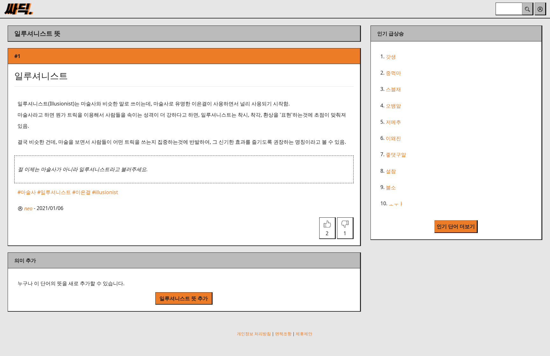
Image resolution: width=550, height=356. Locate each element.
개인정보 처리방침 (254, 334)
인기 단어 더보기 (456, 226)
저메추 (393, 122)
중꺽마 (393, 72)
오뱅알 (393, 105)
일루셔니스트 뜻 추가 (183, 298)
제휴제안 (304, 334)
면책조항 (283, 334)
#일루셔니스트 (54, 192)
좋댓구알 (396, 154)
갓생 (391, 56)
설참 (391, 171)
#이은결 (81, 192)
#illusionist (105, 192)
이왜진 (393, 138)
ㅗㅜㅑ (396, 203)
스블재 (393, 89)
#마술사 (27, 192)
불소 (391, 187)
